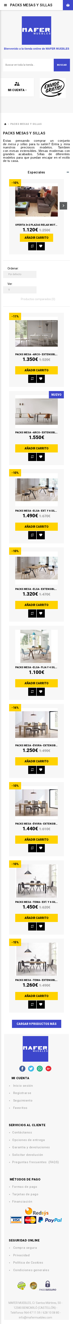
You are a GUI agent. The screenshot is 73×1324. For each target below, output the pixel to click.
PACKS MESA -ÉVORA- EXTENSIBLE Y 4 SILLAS (43, 745)
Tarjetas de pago (25, 1194)
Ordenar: (13, 268)
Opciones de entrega (28, 1140)
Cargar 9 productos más (37, 1023)
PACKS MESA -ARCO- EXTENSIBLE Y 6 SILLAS (43, 432)
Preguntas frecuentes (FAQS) (35, 1162)
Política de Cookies (28, 1262)
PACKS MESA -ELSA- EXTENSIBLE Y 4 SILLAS (42, 589)
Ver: (10, 284)
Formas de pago (24, 1187)
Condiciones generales (31, 1270)
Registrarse (22, 1093)
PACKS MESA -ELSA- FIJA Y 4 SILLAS (37, 667)
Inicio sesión (23, 1086)
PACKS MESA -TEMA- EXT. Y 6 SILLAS (37, 902)
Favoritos (20, 1108)
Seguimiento (23, 1100)
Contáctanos (22, 1132)
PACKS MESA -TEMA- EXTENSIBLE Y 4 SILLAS (43, 980)
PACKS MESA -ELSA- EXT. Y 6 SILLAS (37, 510)
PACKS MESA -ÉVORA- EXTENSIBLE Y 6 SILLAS (43, 823)
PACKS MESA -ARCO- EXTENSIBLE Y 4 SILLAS (43, 354)
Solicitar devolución (27, 1155)
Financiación (22, 1201)
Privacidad (21, 1255)
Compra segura (25, 1248)
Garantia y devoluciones (31, 1147)
